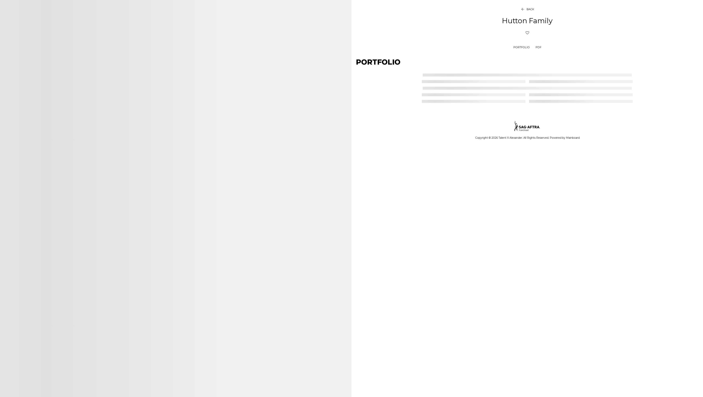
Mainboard (573, 137)
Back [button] (527, 9)
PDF (538, 47)
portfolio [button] (521, 47)
